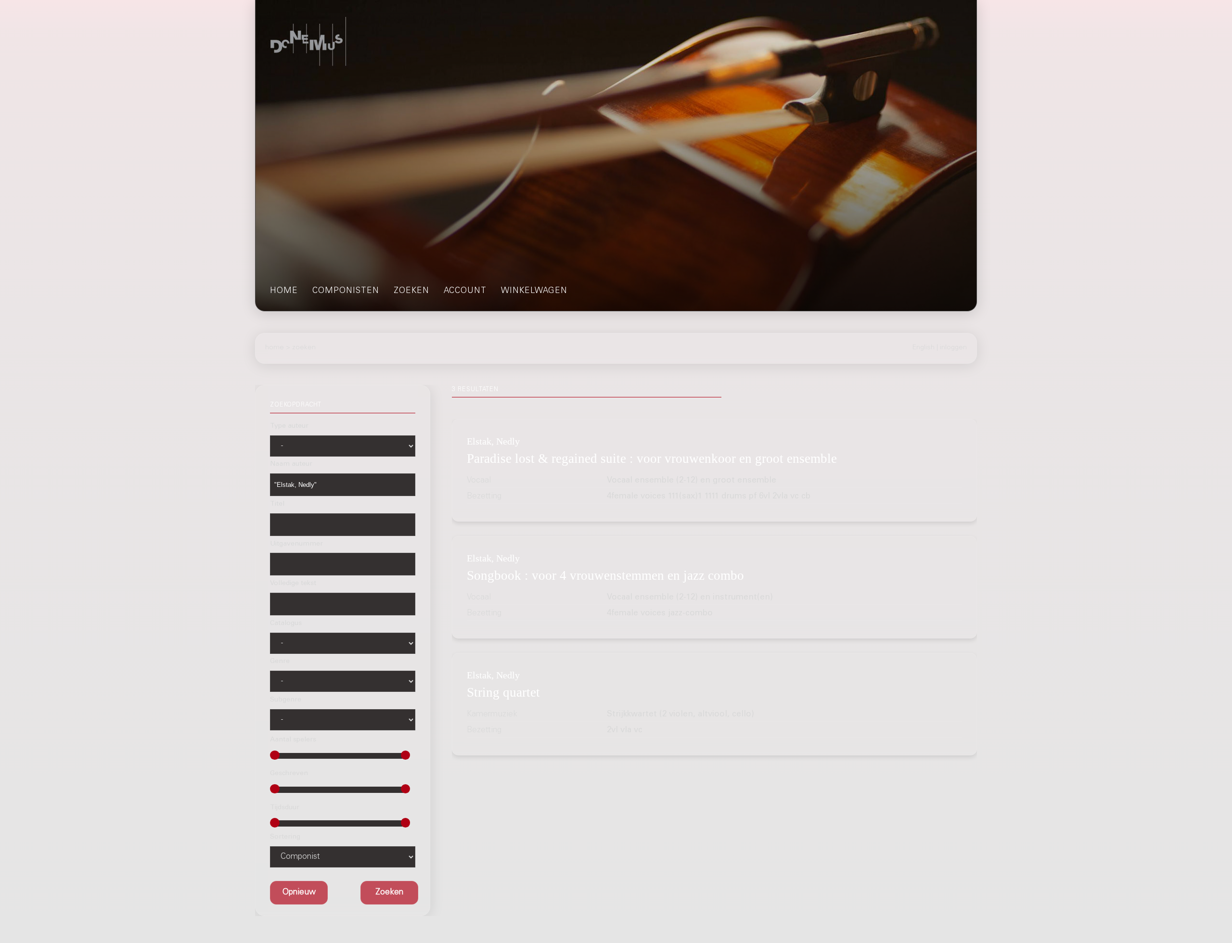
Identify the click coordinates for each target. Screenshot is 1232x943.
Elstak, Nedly (493, 441)
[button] (389, 893)
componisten (345, 291)
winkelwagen (534, 291)
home (284, 291)
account (465, 291)
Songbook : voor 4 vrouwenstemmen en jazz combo (605, 575)
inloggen (953, 347)
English (923, 347)
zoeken (411, 291)
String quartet (503, 692)
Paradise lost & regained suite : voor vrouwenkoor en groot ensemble (652, 458)
